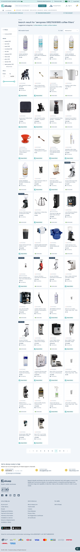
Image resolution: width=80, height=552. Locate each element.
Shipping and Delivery (7, 511)
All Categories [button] (8, 10)
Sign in (70, 6)
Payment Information (7, 513)
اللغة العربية (76, 1)
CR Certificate (32, 518)
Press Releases (32, 511)
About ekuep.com (33, 504)
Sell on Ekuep (58, 504)
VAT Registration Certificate (35, 515)
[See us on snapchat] (20, 495)
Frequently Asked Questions (44, 1)
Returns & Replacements (8, 520)
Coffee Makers (38, 25)
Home (20, 19)
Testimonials (31, 506)
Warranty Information (7, 515)
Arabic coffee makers (50, 25)
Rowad (3, 509)
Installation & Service (7, 518)
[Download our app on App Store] (16, 528)
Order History (4, 506)
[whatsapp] (77, 548)
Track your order (58, 1)
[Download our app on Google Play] (6, 528)
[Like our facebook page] (3, 495)
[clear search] (37, 5)
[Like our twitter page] (7, 495)
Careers (30, 509)
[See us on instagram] (11, 495)
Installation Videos (6, 522)
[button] (67, 1)
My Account (4, 504)
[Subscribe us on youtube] (15, 495)
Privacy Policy (31, 513)
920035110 (8, 470)
